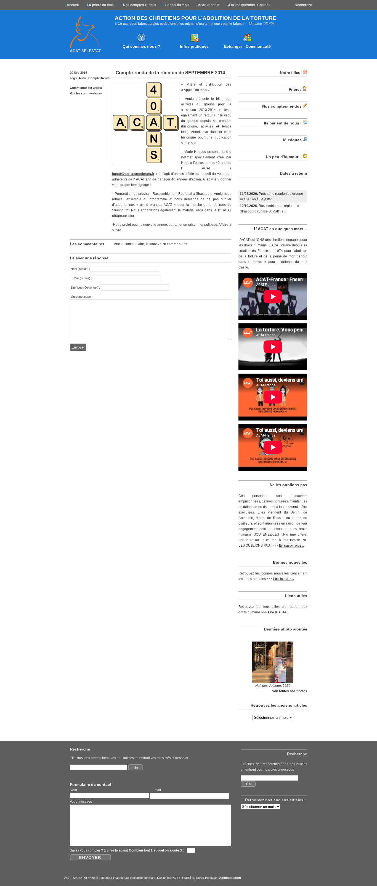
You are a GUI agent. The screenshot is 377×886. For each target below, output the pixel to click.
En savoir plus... (291, 545)
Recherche (303, 5)
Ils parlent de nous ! (283, 123)
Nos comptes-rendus (138, 5)
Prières (295, 89)
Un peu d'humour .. (284, 157)
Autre (83, 78)
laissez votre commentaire (167, 244)
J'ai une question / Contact (248, 5)
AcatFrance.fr (208, 5)
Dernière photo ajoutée (285, 629)
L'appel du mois (176, 5)
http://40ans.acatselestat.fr (133, 174)
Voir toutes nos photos (289, 691)
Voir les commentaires (86, 93)
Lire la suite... (283, 579)
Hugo (176, 877)
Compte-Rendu (99, 78)
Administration (230, 877)
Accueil (72, 5)
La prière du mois (100, 5)
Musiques (292, 140)
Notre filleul (291, 72)
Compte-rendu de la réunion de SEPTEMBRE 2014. (171, 72)
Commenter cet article (86, 87)
